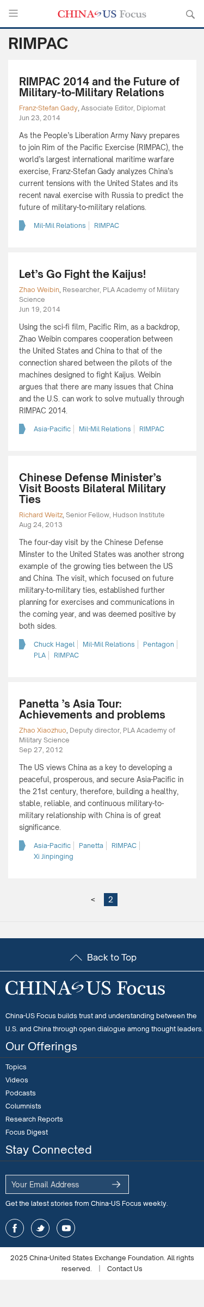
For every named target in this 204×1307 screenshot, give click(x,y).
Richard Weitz (41, 515)
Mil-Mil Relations (60, 225)
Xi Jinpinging (53, 856)
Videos (16, 1080)
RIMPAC (106, 225)
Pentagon (158, 644)
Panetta (91, 845)
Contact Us (125, 1269)
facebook (14, 1228)
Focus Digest (26, 1132)
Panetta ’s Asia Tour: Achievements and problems (92, 709)
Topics (16, 1067)
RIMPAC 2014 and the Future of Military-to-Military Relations (99, 87)
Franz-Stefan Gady (48, 108)
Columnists (23, 1106)
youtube (66, 1228)
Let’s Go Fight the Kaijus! (82, 274)
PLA (40, 655)
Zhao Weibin (39, 290)
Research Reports (34, 1119)
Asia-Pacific (52, 429)
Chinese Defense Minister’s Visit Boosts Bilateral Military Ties (92, 488)
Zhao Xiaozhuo (42, 730)
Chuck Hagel (54, 644)
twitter (40, 1228)
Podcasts (20, 1093)
